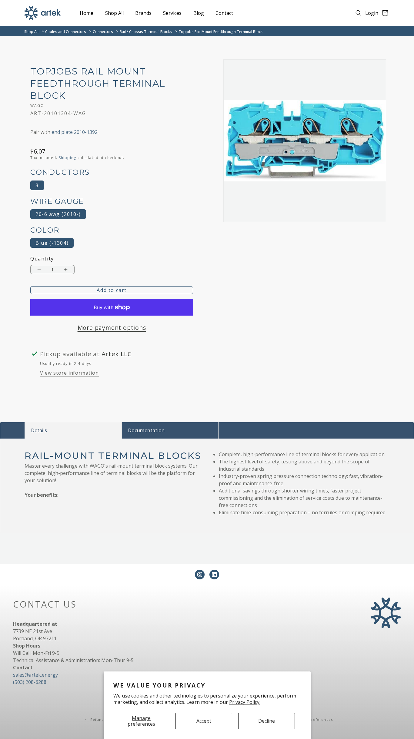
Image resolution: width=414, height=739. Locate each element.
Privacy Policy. (244, 702)
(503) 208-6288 (29, 682)
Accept (203, 720)
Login (371, 13)
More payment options (112, 327)
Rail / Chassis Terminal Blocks (146, 31)
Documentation (146, 430)
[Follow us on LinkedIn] (214, 574)
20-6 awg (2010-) (58, 214)
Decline (266, 720)
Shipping (67, 157)
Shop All (31, 31)
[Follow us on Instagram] (200, 574)
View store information (69, 373)
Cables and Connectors (65, 31)
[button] (358, 13)
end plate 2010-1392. (75, 132)
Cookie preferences (313, 719)
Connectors (103, 31)
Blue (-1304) (51, 243)
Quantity (42, 259)
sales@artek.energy (35, 674)
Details (39, 430)
